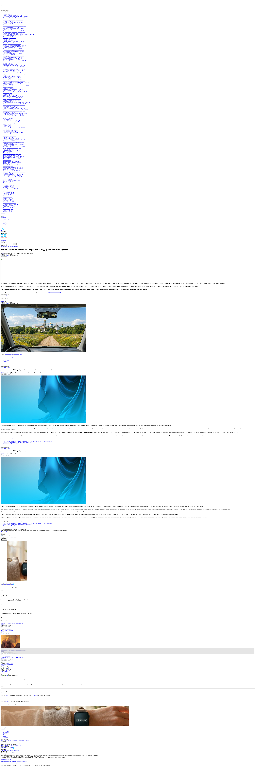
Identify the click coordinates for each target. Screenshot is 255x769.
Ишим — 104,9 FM (7, 199)
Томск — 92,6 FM (7, 160)
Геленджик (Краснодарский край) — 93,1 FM (13, 46)
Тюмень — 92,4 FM (7, 163)
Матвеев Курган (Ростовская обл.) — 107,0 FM (13, 96)
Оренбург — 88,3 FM (8, 118)
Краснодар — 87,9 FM (8, 87)
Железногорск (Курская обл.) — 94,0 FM (12, 57)
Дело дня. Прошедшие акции (11, 246)
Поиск (15, 243)
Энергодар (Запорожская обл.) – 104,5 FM (12, 176)
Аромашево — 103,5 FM (8, 185)
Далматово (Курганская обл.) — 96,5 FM (12, 48)
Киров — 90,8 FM (7, 78)
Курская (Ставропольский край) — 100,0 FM (13, 89)
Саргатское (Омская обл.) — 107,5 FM (11, 138)
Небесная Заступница (5, 367)
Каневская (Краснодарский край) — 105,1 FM (13, 72)
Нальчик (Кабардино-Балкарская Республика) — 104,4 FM (16, 102)
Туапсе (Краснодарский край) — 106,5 (12, 162)
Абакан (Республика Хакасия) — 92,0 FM (12, 15)
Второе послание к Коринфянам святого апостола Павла (13, 650)
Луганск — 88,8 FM (7, 94)
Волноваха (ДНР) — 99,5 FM (9, 38)
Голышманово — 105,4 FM (9, 192)
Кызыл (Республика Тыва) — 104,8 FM (12, 90)
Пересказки (7, 670)
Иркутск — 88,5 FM (7, 67)
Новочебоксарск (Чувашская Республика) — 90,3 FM (15, 113)
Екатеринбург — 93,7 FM (9, 54)
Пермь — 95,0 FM (7, 125)
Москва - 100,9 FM (5, 11)
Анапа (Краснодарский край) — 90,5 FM (12, 18)
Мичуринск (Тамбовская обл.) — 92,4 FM (12, 100)
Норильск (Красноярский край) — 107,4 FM (13, 114)
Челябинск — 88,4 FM (8, 173)
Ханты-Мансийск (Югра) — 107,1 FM (11, 170)
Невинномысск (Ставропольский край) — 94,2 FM (14, 103)
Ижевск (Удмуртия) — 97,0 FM (10, 64)
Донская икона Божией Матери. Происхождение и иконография (17, 442)
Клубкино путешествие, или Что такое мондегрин (12, 657)
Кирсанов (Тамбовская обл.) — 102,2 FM (12, 79)
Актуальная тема (8, 622)
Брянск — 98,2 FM (7, 29)
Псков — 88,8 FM (7, 126)
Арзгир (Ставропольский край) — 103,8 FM (13, 20)
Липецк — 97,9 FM (7, 93)
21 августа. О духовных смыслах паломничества (12, 623)
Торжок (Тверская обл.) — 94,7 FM (11, 161)
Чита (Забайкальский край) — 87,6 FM (12, 175)
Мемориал (5, 737)
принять (2, 767)
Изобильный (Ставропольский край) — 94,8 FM (14, 65)
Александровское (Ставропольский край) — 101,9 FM (15, 16)
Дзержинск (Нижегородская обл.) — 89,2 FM (13, 50)
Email (2, 590)
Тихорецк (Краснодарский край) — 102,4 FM (13, 156)
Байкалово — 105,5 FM (8, 186)
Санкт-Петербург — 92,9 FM (9, 136)
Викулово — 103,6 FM (8, 191)
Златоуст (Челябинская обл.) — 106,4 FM (12, 62)
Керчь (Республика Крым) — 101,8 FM (12, 76)
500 (1, 531)
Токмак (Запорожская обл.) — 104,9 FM (12, 157)
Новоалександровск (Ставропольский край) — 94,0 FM (15, 109)
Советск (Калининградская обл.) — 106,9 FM (13, 144)
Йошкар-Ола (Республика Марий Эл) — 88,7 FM (14, 69)
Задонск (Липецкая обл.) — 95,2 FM (11, 59)
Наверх (2, 727)
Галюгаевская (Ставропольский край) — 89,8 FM (14, 45)
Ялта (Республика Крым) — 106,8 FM (11, 180)
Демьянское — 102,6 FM (8, 193)
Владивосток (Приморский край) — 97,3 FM (13, 33)
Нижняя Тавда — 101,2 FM (9, 203)
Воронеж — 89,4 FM (8, 40)
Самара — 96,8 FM (7, 134)
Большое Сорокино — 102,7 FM (10, 188)
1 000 (3, 531)
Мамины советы (4, 671)
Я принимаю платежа (9, 537)
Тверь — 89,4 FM (7, 152)
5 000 (6, 531)
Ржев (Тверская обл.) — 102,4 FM (10, 130)
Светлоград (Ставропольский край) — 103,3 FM (14, 139)
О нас (4, 224)
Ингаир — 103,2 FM (7, 197)
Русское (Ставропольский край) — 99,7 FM (13, 132)
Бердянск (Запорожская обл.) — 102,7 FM (12, 24)
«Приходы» (27, 740)
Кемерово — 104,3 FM (8, 75)
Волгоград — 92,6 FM (8, 36)
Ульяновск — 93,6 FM (8, 166)
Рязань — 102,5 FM (7, 133)
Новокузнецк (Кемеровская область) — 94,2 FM (14, 111)
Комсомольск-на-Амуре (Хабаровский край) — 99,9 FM (16, 82)
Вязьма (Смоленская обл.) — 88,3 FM (11, 42)
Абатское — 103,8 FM (8, 183)
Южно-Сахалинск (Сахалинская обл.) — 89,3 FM (14, 178)
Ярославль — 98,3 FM (8, 181)
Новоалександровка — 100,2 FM (10, 204)
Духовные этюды (9, 663)
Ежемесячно (5, 535)
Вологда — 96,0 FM (7, 39)
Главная (2, 246)
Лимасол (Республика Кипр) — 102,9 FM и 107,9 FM (15, 91)
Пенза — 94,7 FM (7, 124)
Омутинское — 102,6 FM (9, 206)
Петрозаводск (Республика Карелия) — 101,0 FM (14, 127)
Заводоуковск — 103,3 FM (9, 195)
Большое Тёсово (7, 362)
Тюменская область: (7, 182)
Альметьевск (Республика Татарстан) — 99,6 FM (14, 17)
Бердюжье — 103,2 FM (8, 187)
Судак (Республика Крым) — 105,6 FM (12, 148)
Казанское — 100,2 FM (8, 200)
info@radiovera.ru (4, 745)
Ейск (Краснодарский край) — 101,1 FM (12, 53)
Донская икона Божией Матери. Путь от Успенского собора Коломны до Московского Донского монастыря (27, 441)
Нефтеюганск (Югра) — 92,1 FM (10, 106)
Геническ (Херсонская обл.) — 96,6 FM (12, 47)
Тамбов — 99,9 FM (7, 151)
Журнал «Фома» (4, 740)
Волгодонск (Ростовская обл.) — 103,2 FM (13, 35)
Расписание (5, 220)
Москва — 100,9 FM (7, 14)
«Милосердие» (21, 740)
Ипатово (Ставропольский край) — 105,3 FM (13, 66)
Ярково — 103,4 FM (7, 211)
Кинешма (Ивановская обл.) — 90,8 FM (12, 77)
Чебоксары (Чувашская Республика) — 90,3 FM (14, 172)
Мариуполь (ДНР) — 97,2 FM (10, 95)
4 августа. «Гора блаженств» (7, 664)
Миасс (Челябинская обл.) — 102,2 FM (12, 99)
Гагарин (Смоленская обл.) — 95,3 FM (12, 44)
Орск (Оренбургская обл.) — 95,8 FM (11, 120)
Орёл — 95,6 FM (7, 119)
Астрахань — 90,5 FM (8, 21)
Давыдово (5, 361)
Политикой (4, 600)
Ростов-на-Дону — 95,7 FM (9, 131)
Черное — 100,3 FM (7, 210)
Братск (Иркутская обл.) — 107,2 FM (11, 27)
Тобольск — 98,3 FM (8, 205)
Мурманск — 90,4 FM (8, 101)
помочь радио (4, 214)
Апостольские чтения (10, 648)
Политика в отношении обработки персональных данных (14, 761)
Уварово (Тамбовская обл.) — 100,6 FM (12, 164)
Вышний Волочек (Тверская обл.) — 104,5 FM (13, 41)
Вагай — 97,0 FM (7, 189)
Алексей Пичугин (9, 354)
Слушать (3, 622)
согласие (8, 606)
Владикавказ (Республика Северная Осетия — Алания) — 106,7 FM (18, 34)
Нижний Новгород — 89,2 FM (10, 107)
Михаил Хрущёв (18, 354)
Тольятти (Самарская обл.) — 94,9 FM (11, 158)
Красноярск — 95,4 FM (8, 88)
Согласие (8, 599)
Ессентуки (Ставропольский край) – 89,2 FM (13, 56)
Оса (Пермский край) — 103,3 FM (11, 121)
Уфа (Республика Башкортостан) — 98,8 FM (13, 167)
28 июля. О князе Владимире (7, 630)
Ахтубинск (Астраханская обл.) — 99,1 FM (13, 22)
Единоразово (12, 535)
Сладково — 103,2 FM (8, 207)
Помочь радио (4, 538)
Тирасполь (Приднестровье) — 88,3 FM (12, 155)
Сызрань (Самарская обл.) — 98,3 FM (11, 150)
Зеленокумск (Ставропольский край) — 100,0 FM (14, 60)
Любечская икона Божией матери (10, 443)
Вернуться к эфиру (5, 10)
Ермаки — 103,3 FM (7, 194)
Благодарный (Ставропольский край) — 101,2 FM (14, 26)
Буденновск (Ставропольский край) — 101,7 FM (14, 32)
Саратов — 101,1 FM (8, 137)
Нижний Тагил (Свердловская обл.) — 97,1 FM (14, 108)
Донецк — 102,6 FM (7, 52)
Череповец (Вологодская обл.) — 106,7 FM (13, 174)
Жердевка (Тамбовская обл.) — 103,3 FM (12, 58)
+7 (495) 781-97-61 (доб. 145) (15, 745)
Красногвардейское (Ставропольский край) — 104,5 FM (16, 85)
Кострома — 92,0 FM (8, 84)
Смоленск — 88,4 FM (8, 143)
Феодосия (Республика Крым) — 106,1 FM (13, 168)
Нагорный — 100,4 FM (8, 201)
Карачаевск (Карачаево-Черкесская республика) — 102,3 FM (17, 73)
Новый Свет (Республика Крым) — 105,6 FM (13, 115)
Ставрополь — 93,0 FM (8, 145)
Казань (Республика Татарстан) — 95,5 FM (13, 70)
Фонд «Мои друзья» (12, 740)
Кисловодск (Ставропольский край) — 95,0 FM (14, 81)
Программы (6, 219)
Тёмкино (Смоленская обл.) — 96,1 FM (12, 154)
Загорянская (6, 360)
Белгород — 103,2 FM (8, 23)
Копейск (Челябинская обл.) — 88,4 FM (12, 83)
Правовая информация (6, 759)
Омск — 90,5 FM (7, 117)
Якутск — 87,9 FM (7, 179)
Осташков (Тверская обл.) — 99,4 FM (11, 123)
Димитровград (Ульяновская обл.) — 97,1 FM (13, 51)
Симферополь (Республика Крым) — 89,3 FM (13, 142)
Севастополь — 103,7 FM (9, 140)
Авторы (5, 221)
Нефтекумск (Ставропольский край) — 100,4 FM (14, 105)
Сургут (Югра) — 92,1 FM (9, 149)
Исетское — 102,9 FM (8, 198)
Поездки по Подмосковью (6, 295)
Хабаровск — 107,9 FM (8, 169)
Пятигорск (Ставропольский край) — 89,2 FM (13, 128)
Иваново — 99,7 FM (7, 63)
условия (10, 537)
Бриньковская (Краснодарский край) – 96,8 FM (14, 28)
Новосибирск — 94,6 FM (9, 112)
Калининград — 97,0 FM (9, 71)
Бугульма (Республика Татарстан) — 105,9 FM (13, 30)
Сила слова (7, 656)
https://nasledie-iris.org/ (54, 292)
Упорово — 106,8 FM (8, 209)
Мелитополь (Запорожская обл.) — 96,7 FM (13, 97)
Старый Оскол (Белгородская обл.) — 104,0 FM (14, 146)
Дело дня (3, 213)
